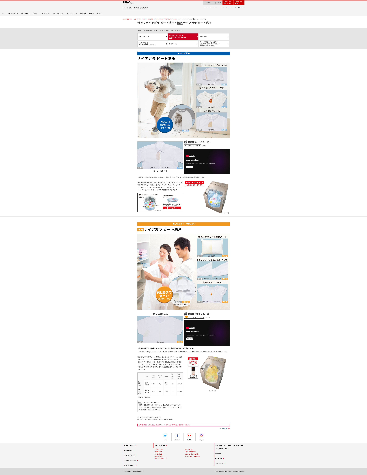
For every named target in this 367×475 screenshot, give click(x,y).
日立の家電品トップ (127, 19)
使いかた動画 (158, 454)
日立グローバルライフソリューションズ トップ (215, 8)
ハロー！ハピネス (13, 13)
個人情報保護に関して (138, 471)
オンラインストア (72, 13)
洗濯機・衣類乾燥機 (148, 19)
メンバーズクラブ (45, 13)
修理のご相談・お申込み (192, 456)
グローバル (100, 13)
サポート (34, 13)
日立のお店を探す (190, 452)
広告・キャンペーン (58, 13)
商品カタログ (188, 449)
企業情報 (91, 13)
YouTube (189, 440)
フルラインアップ (159, 19)
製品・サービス (137, 19)
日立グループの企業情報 (238, 2)
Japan (219, 2)
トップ (3, 13)
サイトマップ (232, 8)
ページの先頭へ (224, 428)
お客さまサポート (159, 445)
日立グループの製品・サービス (227, 2)
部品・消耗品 (158, 456)
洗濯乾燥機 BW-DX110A (171, 19)
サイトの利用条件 (127, 471)
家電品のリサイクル (160, 458)
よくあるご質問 (158, 449)
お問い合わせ (241, 8)
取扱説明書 (157, 452)
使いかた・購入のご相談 (192, 454)
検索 (209, 2)
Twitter (165, 440)
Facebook (177, 440)
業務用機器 (83, 13)
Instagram (201, 440)
